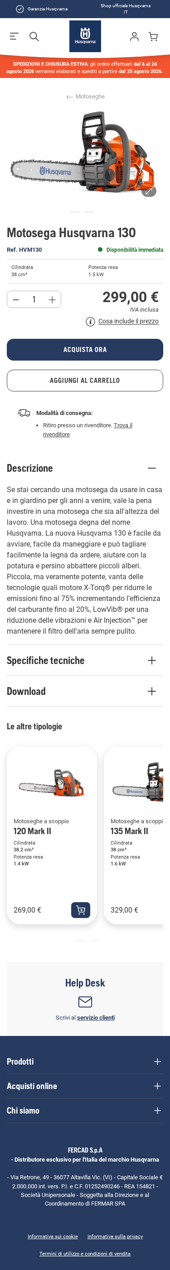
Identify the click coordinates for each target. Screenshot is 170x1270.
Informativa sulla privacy (115, 1237)
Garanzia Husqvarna (48, 8)
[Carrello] (154, 36)
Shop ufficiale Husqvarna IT (126, 9)
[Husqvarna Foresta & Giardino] (85, 36)
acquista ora (85, 349)
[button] (15, 36)
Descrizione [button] (30, 468)
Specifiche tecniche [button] (46, 660)
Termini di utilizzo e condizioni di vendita (85, 1254)
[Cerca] (34, 36)
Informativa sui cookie (53, 1237)
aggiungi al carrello (85, 380)
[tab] (75, 212)
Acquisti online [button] (32, 1086)
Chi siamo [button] (23, 1110)
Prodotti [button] (20, 1061)
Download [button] (26, 691)
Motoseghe (89, 96)
